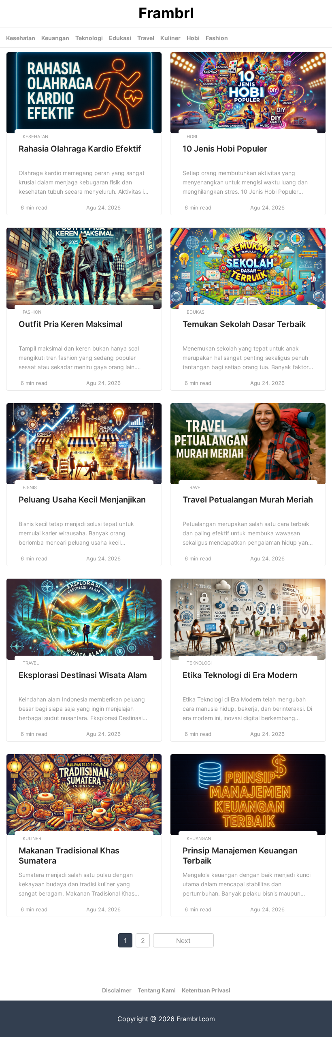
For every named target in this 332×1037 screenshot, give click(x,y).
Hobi (193, 37)
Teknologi (89, 37)
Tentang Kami (157, 990)
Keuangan (55, 37)
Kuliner (170, 37)
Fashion (217, 37)
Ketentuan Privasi (206, 990)
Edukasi (120, 37)
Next (183, 941)
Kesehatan (20, 37)
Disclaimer (117, 990)
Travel (145, 37)
